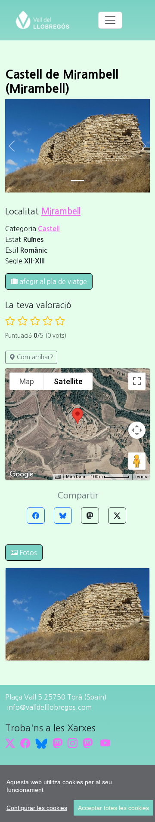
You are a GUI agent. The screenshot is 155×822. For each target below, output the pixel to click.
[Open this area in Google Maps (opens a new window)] (21, 474)
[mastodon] (88, 743)
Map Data (75, 476)
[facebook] (25, 743)
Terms (141, 476)
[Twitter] (117, 515)
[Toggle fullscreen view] (137, 381)
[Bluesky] (63, 515)
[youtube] (105, 743)
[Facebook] (36, 515)
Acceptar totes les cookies (113, 807)
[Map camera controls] (137, 430)
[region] (77, 793)
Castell (49, 229)
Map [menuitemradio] (26, 381)
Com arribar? (34, 357)
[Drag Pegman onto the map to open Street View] (137, 461)
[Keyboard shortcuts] (58, 477)
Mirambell (61, 211)
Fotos (27, 552)
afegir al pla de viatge (52, 281)
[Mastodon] (90, 515)
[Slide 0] (77, 181)
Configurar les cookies (36, 807)
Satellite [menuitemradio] (68, 381)
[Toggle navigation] (110, 20)
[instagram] (73, 743)
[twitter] (10, 743)
